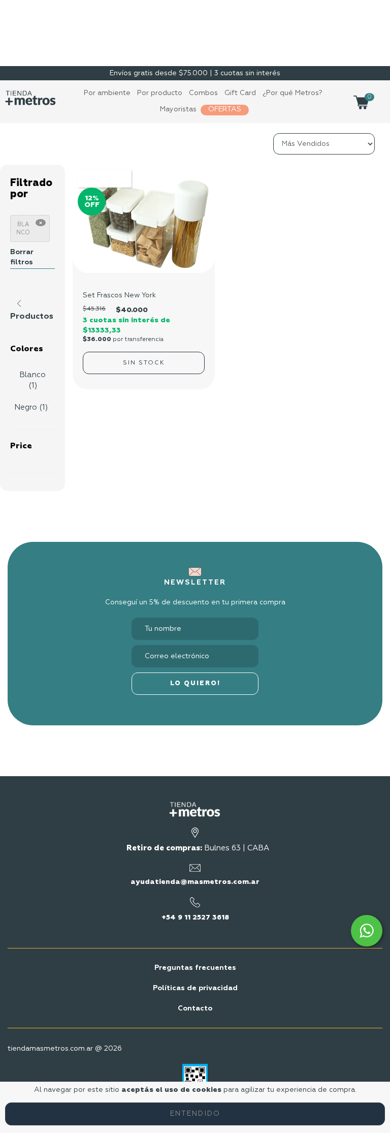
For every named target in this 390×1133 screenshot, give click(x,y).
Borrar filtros (22, 257)
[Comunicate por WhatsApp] (366, 930)
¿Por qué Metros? (292, 93)
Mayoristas (178, 109)
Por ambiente (107, 93)
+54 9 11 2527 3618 (195, 917)
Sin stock (144, 363)
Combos (203, 93)
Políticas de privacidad (195, 988)
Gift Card (240, 93)
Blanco (23, 228)
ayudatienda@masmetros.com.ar (195, 881)
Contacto (195, 1008)
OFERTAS (224, 109)
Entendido (195, 1113)
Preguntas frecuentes (195, 967)
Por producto (159, 93)
